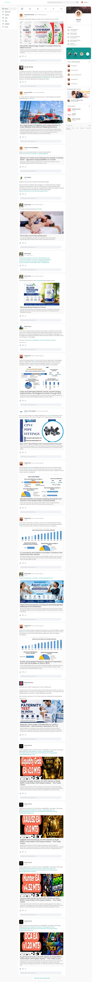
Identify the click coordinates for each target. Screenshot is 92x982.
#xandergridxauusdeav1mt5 (26, 813)
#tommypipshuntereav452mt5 (27, 871)
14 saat (25, 627)
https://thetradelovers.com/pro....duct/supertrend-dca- (40, 927)
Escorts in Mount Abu (77, 100)
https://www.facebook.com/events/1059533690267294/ (34, 261)
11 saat (25, 357)
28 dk (25, 16)
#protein (25, 632)
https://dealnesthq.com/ (46, 77)
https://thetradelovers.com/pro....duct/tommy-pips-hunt (40, 868)
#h (52, 578)
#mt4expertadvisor (52, 753)
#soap (33, 361)
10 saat (25, 206)
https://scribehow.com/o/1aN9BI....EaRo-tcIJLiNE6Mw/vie (34, 262)
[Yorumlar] (23, 56)
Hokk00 (74, 114)
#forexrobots (34, 753)
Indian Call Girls (76, 119)
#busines (32, 98)
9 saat (25, 149)
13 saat (25, 464)
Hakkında (68, 128)
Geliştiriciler (88, 128)
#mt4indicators (42, 753)
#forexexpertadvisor (24, 753)
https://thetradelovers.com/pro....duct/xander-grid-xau (39, 810)
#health (56, 19)
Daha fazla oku (22, 342)
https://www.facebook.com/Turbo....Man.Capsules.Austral (34, 258)
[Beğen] (23, 56)
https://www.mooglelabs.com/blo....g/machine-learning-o (40, 340)
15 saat (25, 684)
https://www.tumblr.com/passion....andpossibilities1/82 (33, 153)
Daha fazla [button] (68, 129)
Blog (77, 128)
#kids (20, 524)
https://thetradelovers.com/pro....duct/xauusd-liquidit (39, 751)
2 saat (25, 94)
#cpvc (49, 415)
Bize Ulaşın (82, 128)
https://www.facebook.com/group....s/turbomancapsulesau (35, 259)
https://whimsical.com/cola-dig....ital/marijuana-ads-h (33, 191)
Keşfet (73, 128)
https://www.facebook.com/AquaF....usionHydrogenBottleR (34, 578)
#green (31, 469)
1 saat (25, 68)
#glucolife (39, 280)
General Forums (76, 109)
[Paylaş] (25, 56)
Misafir (78, 20)
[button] (63, 2)
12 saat (25, 412)
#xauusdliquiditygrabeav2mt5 (27, 754)
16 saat (25, 747)
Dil (90, 125)
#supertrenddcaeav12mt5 (26, 930)
